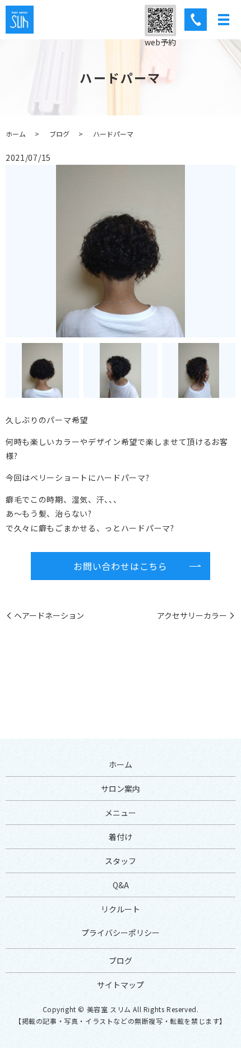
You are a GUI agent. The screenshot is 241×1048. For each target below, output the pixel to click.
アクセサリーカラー (192, 615)
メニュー (120, 812)
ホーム (16, 133)
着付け (120, 836)
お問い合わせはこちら (120, 566)
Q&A (121, 885)
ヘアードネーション (49, 615)
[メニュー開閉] (223, 19)
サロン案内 (120, 788)
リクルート (120, 909)
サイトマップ (120, 984)
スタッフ (120, 860)
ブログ (59, 133)
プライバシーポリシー (120, 932)
